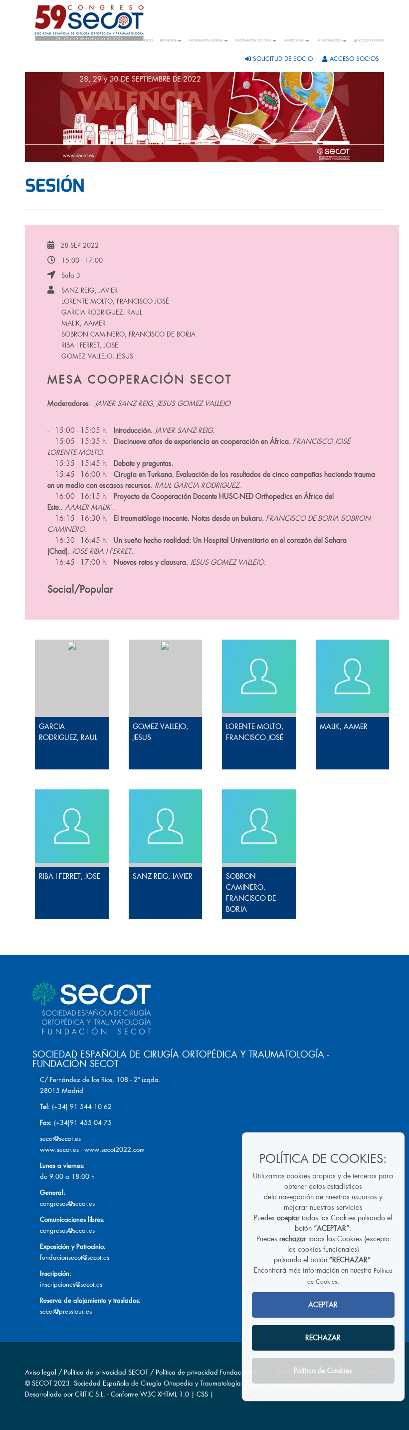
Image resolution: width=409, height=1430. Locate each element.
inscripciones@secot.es (71, 1284)
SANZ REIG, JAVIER (89, 290)
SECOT (42, 1383)
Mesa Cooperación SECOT (139, 379)
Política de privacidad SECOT (106, 1372)
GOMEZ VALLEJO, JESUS (97, 356)
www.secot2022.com (114, 1149)
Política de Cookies (323, 1370)
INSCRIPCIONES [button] (294, 40)
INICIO (148, 40)
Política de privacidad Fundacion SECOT (213, 1372)
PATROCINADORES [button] (329, 40)
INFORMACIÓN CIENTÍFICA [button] (253, 40)
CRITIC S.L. (90, 1394)
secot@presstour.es (66, 1311)
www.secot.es (59, 1149)
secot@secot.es (60, 1138)
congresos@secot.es (67, 1203)
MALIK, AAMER (83, 323)
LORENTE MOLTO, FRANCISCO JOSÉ (115, 301)
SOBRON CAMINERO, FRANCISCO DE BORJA (128, 334)
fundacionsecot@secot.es (74, 1257)
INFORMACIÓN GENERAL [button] (206, 40)
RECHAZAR (323, 1337)
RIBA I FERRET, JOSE (89, 345)
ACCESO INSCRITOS (370, 40)
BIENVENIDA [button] (168, 40)
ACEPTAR (323, 1304)
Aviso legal (40, 1372)
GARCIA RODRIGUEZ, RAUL (101, 312)
